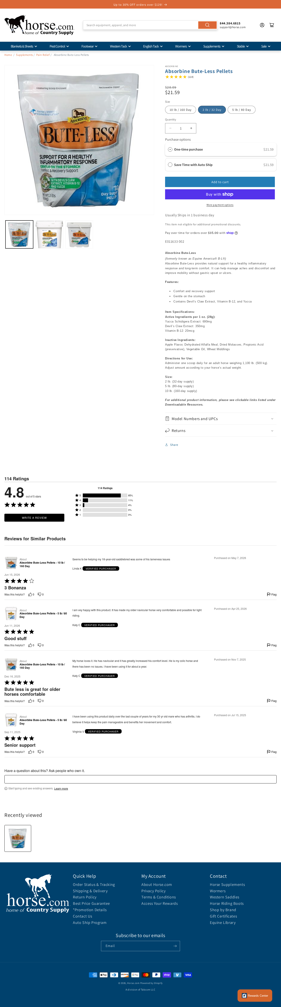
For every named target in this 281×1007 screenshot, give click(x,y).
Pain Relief (43, 55)
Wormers (181, 46)
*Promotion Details (90, 909)
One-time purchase (188, 149)
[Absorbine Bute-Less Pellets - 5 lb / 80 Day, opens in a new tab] (11, 613)
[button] (221, 418)
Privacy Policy (153, 890)
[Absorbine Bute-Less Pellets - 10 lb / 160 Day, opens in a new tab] (11, 563)
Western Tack (118, 46)
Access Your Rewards (159, 903)
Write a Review (34, 517)
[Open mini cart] (272, 25)
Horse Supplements (227, 884)
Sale (264, 46)
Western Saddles (224, 897)
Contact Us (82, 916)
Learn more (61, 788)
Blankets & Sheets (22, 46)
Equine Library (223, 922)
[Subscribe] (175, 946)
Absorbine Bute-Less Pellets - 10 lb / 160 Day (42, 564)
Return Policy (85, 897)
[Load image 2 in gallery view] (49, 234)
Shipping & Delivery (90, 890)
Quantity (170, 119)
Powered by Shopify (151, 983)
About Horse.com (156, 884)
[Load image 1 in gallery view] (19, 234)
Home (8, 55)
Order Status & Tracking (94, 884)
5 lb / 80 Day (241, 110)
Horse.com (133, 983)
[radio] (170, 149)
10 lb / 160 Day (180, 110)
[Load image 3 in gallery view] (79, 234)
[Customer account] (262, 25)
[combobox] (150, 25)
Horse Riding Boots (227, 903)
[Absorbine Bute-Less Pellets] (18, 838)
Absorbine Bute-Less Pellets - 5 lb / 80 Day (43, 615)
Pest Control (57, 46)
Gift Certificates (223, 916)
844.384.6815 (230, 23)
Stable (241, 46)
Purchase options (178, 139)
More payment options (220, 204)
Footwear (87, 46)
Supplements (211, 46)
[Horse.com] (39, 25)
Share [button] (174, 445)
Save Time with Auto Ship (193, 164)
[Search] (207, 25)
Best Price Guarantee (91, 903)
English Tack (151, 46)
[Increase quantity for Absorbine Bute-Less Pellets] (191, 128)
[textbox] (140, 779)
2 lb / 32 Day (212, 110)
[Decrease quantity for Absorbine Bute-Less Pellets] (170, 128)
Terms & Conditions (158, 897)
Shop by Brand (223, 909)
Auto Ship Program (89, 922)
